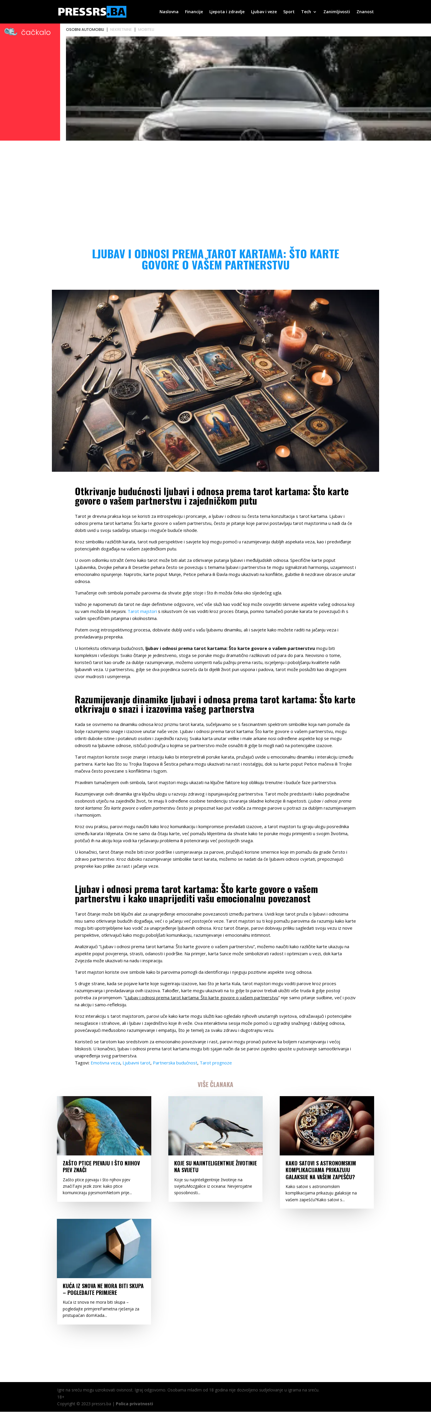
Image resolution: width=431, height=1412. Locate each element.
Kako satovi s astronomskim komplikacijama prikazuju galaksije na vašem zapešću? (321, 1170)
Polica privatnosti (134, 1403)
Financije (194, 12)
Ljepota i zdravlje (227, 12)
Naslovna (169, 12)
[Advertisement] (215, 187)
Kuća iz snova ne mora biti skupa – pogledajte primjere (103, 1289)
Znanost (365, 12)
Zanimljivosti (336, 12)
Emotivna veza (105, 1063)
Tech (306, 12)
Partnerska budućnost (175, 1063)
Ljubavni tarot (136, 1063)
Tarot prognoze (216, 1063)
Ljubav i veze (264, 12)
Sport (289, 12)
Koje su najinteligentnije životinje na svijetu (215, 1166)
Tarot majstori (142, 611)
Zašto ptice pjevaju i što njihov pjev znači (101, 1166)
